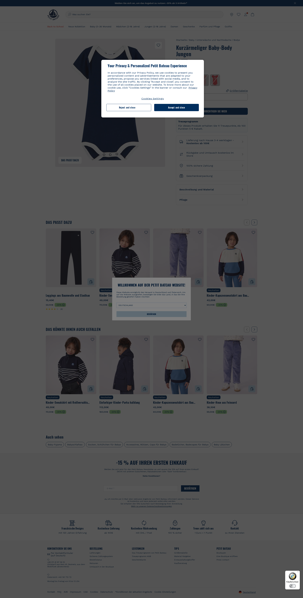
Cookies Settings (152, 98)
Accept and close (176, 107)
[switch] (292, 586)
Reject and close (127, 107)
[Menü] (298, 572)
